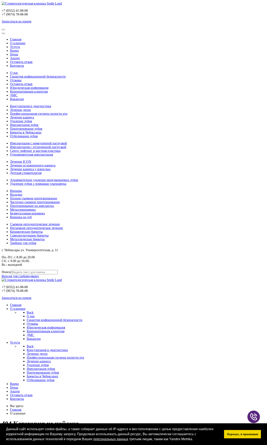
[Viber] (253, 417)
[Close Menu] (3, 33)
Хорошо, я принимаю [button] (242, 434)
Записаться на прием (16, 21)
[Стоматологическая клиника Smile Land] (32, 3)
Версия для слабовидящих (20, 276)
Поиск (6, 272)
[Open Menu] (3, 29)
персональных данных (110, 439)
